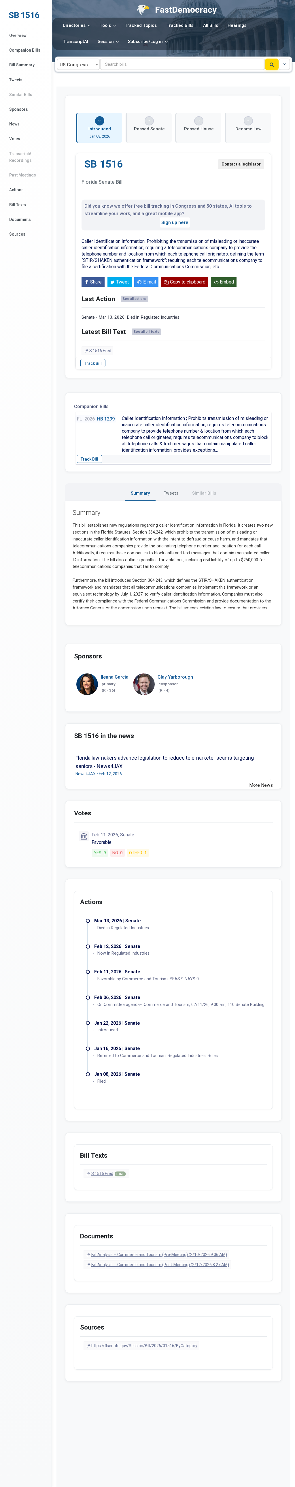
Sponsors (18, 109)
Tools (105, 25)
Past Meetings (22, 175)
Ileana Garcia (114, 677)
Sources (17, 234)
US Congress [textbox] (74, 64)
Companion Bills (24, 50)
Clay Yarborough (175, 677)
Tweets (15, 80)
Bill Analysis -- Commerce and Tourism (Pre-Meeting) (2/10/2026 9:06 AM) (159, 1254)
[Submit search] (272, 64)
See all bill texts (146, 332)
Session (106, 41)
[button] (284, 64)
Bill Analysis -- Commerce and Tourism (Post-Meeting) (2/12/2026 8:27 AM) (160, 1264)
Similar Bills (20, 94)
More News (261, 785)
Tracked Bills (180, 25)
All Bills (210, 25)
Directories (74, 25)
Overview (18, 35)
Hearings (237, 25)
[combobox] (78, 64)
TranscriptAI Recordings (21, 157)
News (14, 124)
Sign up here (174, 222)
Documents (20, 219)
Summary (140, 493)
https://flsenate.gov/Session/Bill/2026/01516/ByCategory (144, 1345)
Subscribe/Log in (145, 41)
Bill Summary (22, 65)
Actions (16, 189)
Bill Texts (17, 204)
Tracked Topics (141, 25)
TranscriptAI (75, 41)
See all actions (134, 299)
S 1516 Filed (100, 350)
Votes (14, 138)
